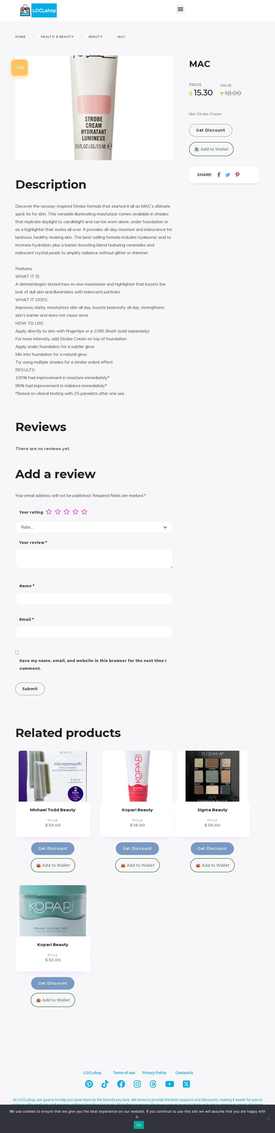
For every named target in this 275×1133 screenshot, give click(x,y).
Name (26, 586)
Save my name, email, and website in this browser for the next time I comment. (93, 664)
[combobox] (94, 527)
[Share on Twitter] (227, 174)
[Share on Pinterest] (237, 174)
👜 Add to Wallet (53, 865)
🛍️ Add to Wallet (211, 149)
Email (26, 619)
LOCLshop (92, 1073)
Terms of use (124, 1073)
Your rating (31, 512)
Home (20, 37)
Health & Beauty (57, 37)
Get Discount (210, 130)
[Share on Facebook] (218, 174)
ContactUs (184, 1073)
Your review (33, 542)
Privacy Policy (154, 1073)
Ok (138, 1125)
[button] (180, 9)
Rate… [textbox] (27, 527)
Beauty (96, 37)
